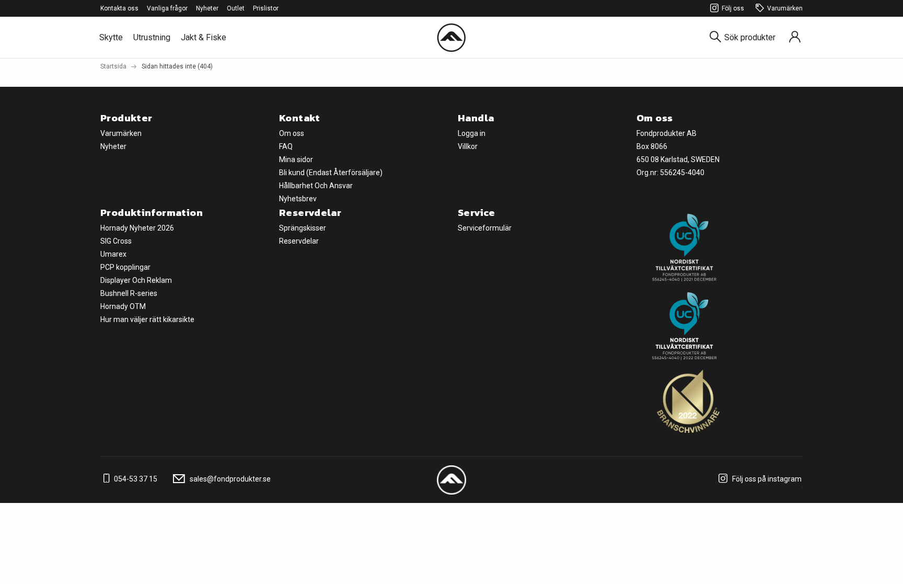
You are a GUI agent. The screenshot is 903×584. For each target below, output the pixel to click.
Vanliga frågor (167, 8)
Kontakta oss (119, 8)
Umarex (113, 254)
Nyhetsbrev (298, 198)
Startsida (113, 66)
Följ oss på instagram (766, 479)
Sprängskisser (302, 228)
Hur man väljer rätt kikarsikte (147, 319)
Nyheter (207, 8)
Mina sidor (296, 159)
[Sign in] (795, 37)
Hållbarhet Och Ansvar (316, 185)
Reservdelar (299, 241)
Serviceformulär (485, 228)
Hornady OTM (123, 306)
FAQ (286, 146)
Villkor (468, 146)
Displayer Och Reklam (136, 280)
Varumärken (785, 8)
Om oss (291, 133)
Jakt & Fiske (203, 37)
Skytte (111, 37)
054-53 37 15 (134, 479)
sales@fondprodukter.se (229, 479)
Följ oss (733, 8)
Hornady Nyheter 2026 (137, 228)
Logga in (471, 133)
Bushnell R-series (128, 293)
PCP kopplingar (125, 267)
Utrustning (151, 37)
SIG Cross (116, 241)
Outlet (236, 8)
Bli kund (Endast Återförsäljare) (331, 172)
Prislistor (266, 8)
